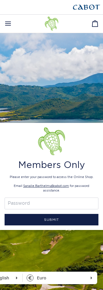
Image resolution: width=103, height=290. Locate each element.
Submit (51, 219)
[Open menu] (13, 24)
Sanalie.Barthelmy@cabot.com (46, 186)
